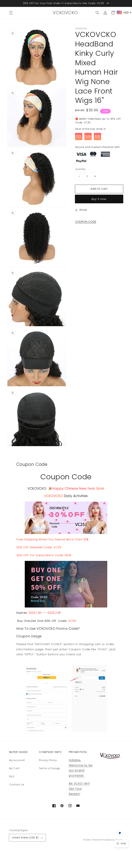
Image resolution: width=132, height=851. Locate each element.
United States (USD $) (25, 837)
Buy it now (99, 199)
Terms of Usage (49, 768)
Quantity (80, 169)
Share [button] (83, 210)
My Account (17, 760)
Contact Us (16, 784)
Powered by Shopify (113, 840)
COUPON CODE (85, 222)
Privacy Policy (48, 760)
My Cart (14, 768)
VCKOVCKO (97, 840)
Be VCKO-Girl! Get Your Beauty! (79, 788)
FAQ (11, 776)
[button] (11, 13)
